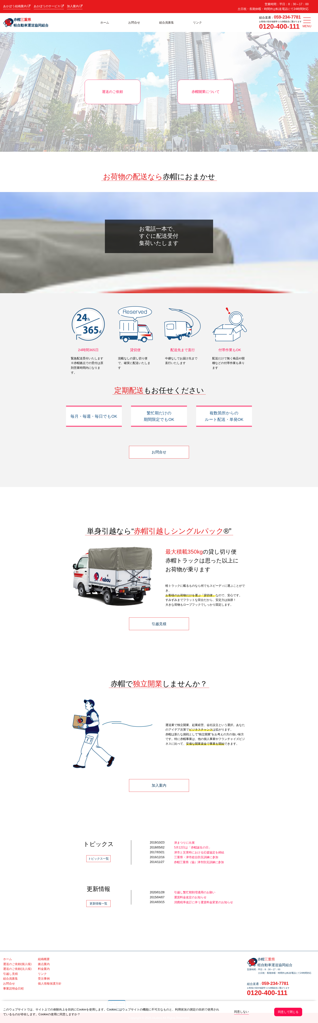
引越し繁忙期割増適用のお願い (194, 892)
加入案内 (73, 6)
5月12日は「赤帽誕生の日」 (192, 847)
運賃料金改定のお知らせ (190, 897)
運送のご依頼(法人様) (17, 968)
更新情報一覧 (98, 903)
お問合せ (134, 22)
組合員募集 (166, 22)
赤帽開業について (206, 92)
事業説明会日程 (13, 988)
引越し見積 (10, 973)
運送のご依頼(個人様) (17, 964)
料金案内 (44, 968)
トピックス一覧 (98, 858)
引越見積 (159, 624)
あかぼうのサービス (47, 6)
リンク (197, 22)
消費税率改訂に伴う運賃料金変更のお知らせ (203, 902)
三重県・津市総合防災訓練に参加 (196, 857)
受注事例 (44, 978)
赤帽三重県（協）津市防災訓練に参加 (199, 862)
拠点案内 (44, 964)
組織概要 (44, 959)
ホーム (104, 22)
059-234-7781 (287, 17)
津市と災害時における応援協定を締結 (199, 852)
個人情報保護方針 (49, 983)
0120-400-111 (279, 26)
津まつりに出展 (184, 842)
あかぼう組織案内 (15, 6)
